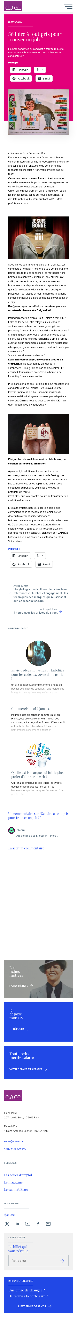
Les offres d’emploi (18, 1175)
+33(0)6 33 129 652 (15, 1148)
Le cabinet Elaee (16, 1189)
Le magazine (13, 1182)
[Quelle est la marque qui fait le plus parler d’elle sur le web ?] (38, 755)
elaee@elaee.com (14, 1141)
